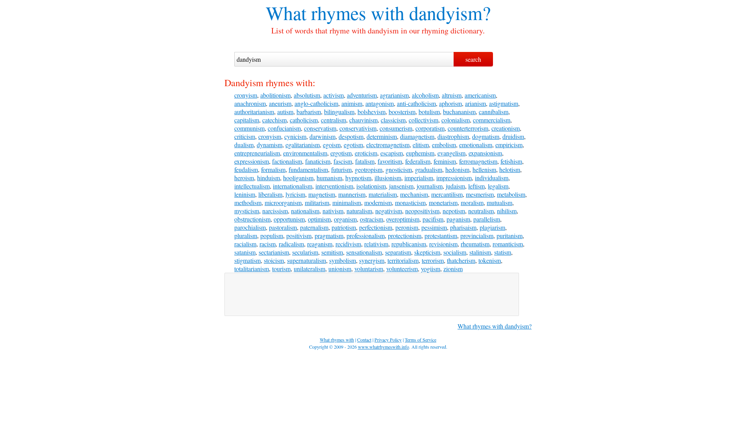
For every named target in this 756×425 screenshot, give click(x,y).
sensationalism (364, 252)
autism (285, 111)
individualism (491, 178)
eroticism (366, 153)
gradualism (428, 169)
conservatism (320, 128)
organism (345, 219)
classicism (393, 120)
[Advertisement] (371, 294)
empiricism (509, 144)
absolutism (307, 95)
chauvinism (363, 120)
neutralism (481, 211)
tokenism (489, 260)
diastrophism (453, 136)
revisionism (443, 244)
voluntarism (368, 268)
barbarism (308, 111)
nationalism (305, 211)
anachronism (250, 103)
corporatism (430, 128)
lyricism (295, 194)
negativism (388, 211)
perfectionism (375, 227)
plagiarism (492, 227)
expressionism (251, 161)
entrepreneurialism (257, 153)
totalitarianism (251, 268)
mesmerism (480, 194)
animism (351, 103)
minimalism (346, 202)
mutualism (499, 202)
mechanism (414, 194)
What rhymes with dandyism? (495, 326)
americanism (480, 95)
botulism (429, 111)
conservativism (357, 128)
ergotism (341, 153)
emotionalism (475, 144)
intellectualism (252, 186)
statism (502, 252)
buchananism (459, 111)
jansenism (401, 186)
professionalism (365, 235)
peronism (406, 227)
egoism (332, 144)
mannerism (351, 194)
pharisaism (463, 227)
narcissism (275, 211)
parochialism (250, 227)
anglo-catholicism (316, 103)
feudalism (246, 169)
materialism (383, 194)
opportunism (289, 219)
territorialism (403, 260)
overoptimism (402, 219)
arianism (475, 103)
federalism (417, 161)
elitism (421, 144)
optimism (319, 219)
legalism (498, 186)
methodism (247, 202)
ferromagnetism (478, 161)
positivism (298, 235)
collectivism (423, 120)
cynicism (295, 136)
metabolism (511, 194)
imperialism (418, 178)
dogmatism (485, 136)
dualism (244, 144)
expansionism (485, 153)
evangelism (451, 153)
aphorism (450, 103)
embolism (444, 144)
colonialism (455, 120)
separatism (398, 252)
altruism (451, 95)
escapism (391, 153)
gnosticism (398, 169)
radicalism (291, 244)
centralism (333, 120)
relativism (376, 244)
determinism (382, 136)
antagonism (379, 103)
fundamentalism (308, 169)
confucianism (284, 128)
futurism (341, 169)
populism (271, 235)
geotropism (368, 169)
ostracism (371, 219)
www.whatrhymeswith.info (383, 347)
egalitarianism (302, 144)
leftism (476, 186)
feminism (445, 161)
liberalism (270, 194)
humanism (329, 178)
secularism (305, 252)
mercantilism (447, 194)
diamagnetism (417, 136)
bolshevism (371, 111)
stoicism (274, 260)
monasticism (410, 202)
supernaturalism (306, 260)
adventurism (362, 95)
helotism (509, 169)
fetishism (511, 161)
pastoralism (283, 227)
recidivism (348, 244)
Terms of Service (420, 339)
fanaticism (317, 161)
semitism (332, 252)
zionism (453, 268)
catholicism (304, 120)
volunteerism (402, 268)
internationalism (292, 186)
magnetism (321, 194)
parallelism (486, 219)
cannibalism (493, 111)
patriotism (344, 227)
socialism (454, 252)
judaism (455, 186)
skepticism (427, 252)
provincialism (476, 235)
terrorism (433, 260)
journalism (430, 186)
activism (333, 95)
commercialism (491, 120)
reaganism (319, 244)
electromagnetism (388, 144)
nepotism (454, 211)
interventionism (334, 186)
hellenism (484, 169)
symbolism (342, 260)
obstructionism (252, 219)
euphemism (420, 153)
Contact (364, 339)
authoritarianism (254, 111)
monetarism (443, 202)
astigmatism (503, 103)
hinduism (268, 178)
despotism (351, 136)
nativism (332, 211)
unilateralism (309, 268)
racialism (245, 244)
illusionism (387, 178)
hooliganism (298, 178)
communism (249, 128)
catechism (274, 120)
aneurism (280, 103)
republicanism (408, 244)
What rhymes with (335, 12)
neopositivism (422, 211)
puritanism (510, 235)
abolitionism (275, 95)
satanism (245, 252)
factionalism (287, 161)
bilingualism (339, 111)
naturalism (359, 211)
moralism (472, 202)
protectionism (404, 235)
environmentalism (305, 153)
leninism (244, 194)
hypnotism (358, 178)
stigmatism (247, 260)
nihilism (507, 211)
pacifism (432, 219)
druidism (513, 136)
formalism (273, 169)
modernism (378, 202)
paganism (458, 219)
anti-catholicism (416, 103)
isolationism (371, 186)
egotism (353, 144)
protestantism (440, 235)
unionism (339, 268)
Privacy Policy (388, 339)
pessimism (434, 227)
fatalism (364, 161)
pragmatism (329, 235)
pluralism (245, 235)
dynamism (269, 144)
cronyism (245, 95)
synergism (371, 260)
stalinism (480, 252)
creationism (505, 128)
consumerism (396, 128)
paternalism (314, 227)
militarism (317, 202)
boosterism (402, 111)
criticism (244, 136)
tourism (281, 268)
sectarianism (274, 252)
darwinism (322, 136)
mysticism (246, 211)
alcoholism (425, 95)
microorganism (283, 202)
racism (267, 244)
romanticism (508, 244)
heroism (244, 178)
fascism (343, 161)
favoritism (390, 161)
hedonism (457, 169)
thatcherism (461, 260)
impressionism (454, 178)
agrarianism (394, 95)
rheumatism (475, 244)
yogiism (430, 268)
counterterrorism (468, 128)
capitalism (246, 120)
